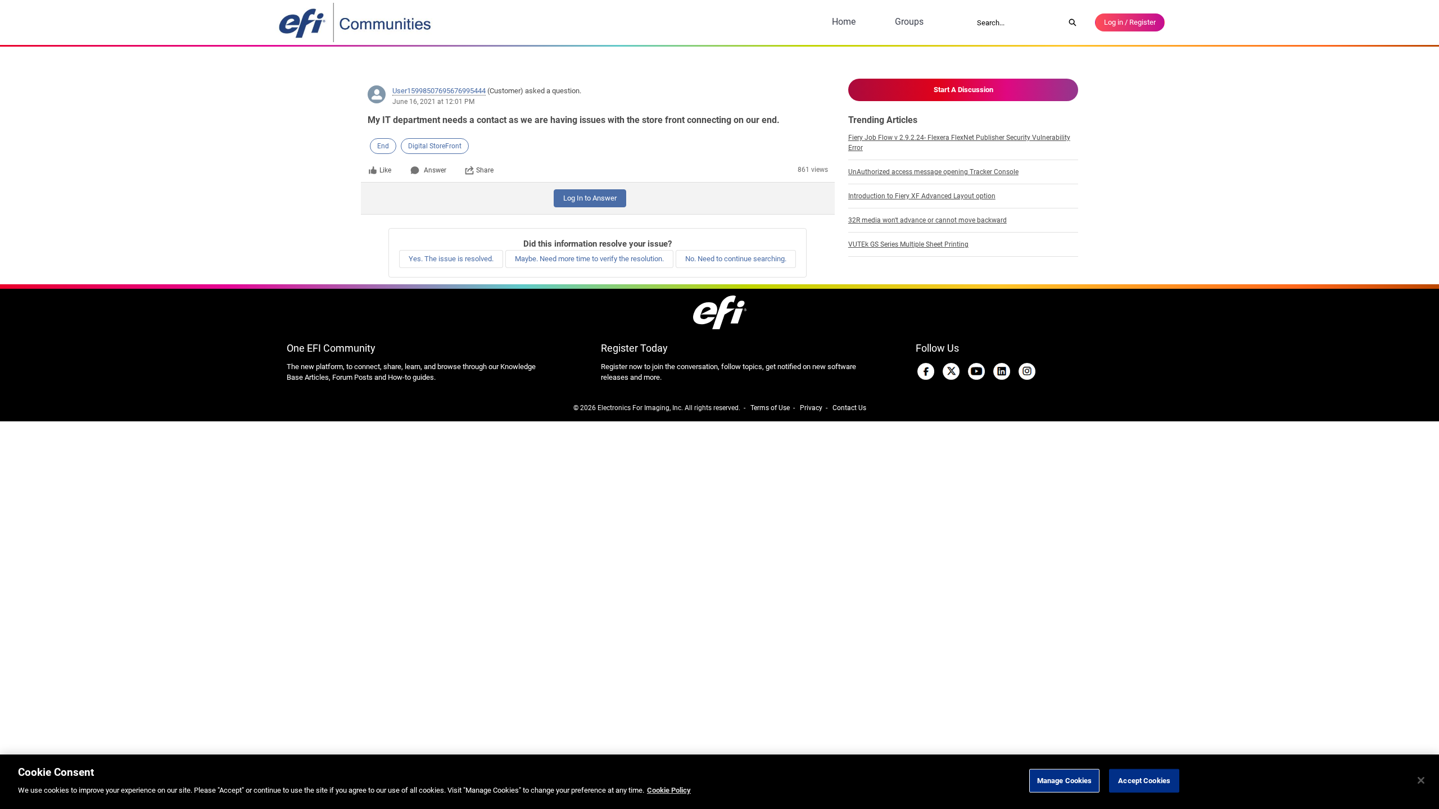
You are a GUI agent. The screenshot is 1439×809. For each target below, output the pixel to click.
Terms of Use (770, 408)
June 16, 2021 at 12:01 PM (433, 102)
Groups (909, 21)
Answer (435, 170)
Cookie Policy (669, 790)
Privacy (811, 408)
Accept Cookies (1144, 780)
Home (844, 21)
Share (485, 170)
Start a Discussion (963, 89)
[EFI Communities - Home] (356, 22)
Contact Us (849, 408)
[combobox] (1017, 22)
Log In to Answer (590, 198)
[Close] (1421, 780)
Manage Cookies (1064, 780)
